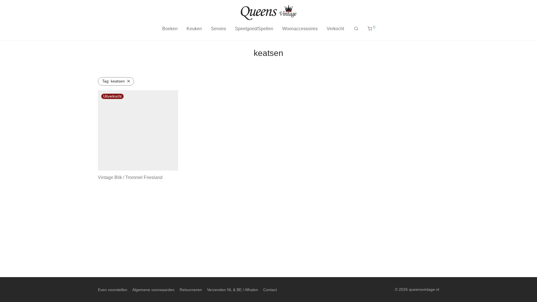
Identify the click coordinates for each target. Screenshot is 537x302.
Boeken (170, 28)
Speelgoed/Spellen (254, 28)
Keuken (194, 28)
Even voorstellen (112, 289)
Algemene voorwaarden (153, 289)
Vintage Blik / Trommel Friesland (130, 177)
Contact (270, 289)
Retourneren (191, 289)
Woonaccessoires (300, 28)
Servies (218, 28)
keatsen (113, 81)
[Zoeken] (356, 29)
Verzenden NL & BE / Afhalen (232, 289)
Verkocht (335, 28)
